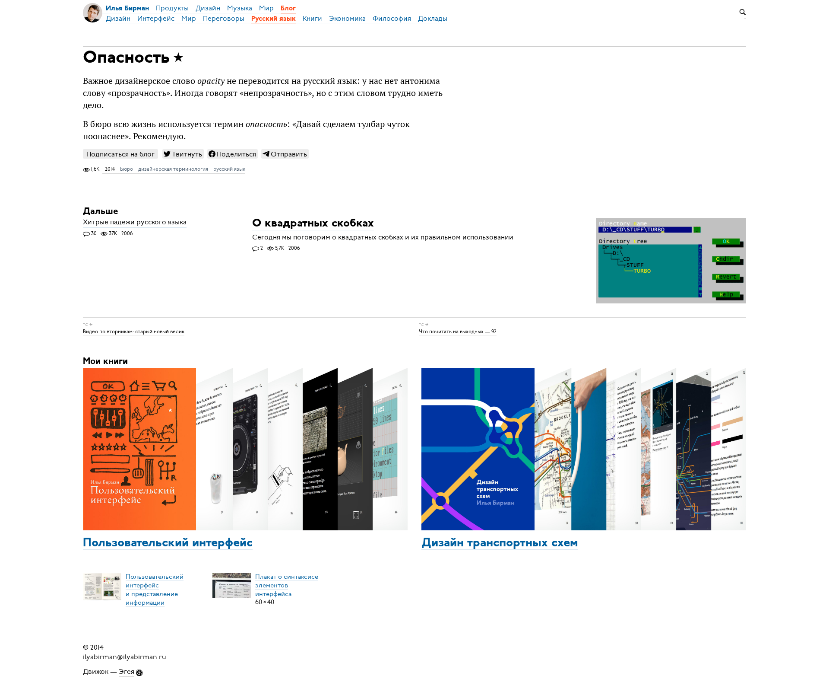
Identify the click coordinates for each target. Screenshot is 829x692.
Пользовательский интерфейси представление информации (155, 589)
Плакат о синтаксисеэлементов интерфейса (286, 585)
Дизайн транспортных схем (499, 543)
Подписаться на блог (120, 154)
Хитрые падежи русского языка (135, 222)
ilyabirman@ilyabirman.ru (124, 657)
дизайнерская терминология (173, 169)
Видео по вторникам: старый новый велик (133, 331)
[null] (183, 154)
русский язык (229, 169)
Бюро (126, 169)
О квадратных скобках (313, 224)
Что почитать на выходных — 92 (458, 331)
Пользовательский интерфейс (168, 543)
